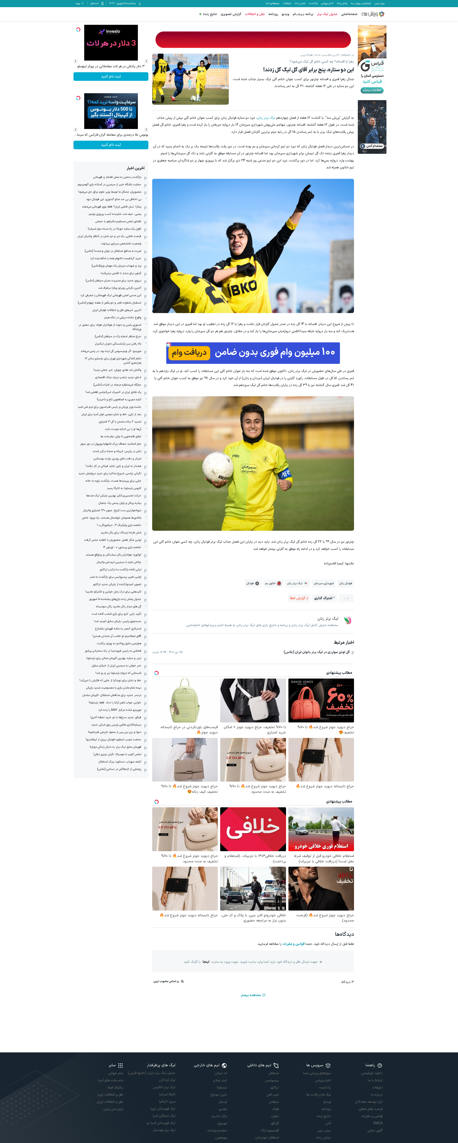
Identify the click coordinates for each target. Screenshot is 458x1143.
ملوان (275, 1116)
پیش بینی (380, 3)
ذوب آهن (272, 1094)
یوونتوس (221, 1137)
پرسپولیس (272, 1080)
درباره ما (377, 1094)
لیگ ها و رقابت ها (318, 1094)
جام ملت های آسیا (110, 1080)
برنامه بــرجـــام (303, 14)
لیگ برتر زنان (266, 117)
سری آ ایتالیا (167, 1101)
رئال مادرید (219, 1116)
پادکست (313, 3)
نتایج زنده (210, 14)
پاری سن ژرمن (113, 1109)
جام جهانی (115, 1073)
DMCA (378, 1123)
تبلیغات (287, 3)
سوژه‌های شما (272, 3)
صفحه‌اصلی (349, 14)
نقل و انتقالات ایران (110, 1101)
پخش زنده (342, 3)
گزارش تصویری (231, 14)
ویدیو (285, 14)
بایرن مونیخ (218, 1094)
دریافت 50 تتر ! (111, 76)
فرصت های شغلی (371, 1109)
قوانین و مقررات (293, 944)
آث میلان (221, 1073)
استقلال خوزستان (267, 1137)
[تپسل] (168, 344)
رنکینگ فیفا (115, 1087)
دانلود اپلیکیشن (372, 1073)
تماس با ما (300, 3)
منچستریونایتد (217, 1130)
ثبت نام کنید (111, 145)
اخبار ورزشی (327, 3)
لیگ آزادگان (167, 1080)
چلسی (223, 1109)
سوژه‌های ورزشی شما (317, 1073)
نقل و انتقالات (255, 14)
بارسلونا (222, 1087)
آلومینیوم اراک (269, 1130)
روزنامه (273, 14)
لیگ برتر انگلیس (164, 1087)
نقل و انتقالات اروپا (110, 1094)
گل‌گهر (275, 1123)
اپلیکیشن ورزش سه (361, 3)
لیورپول (222, 1123)
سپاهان (274, 1101)
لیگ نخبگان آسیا (164, 1115)
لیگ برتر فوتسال (164, 1130)
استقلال (273, 1073)
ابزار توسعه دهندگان (369, 1101)
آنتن (328, 1123)
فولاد (275, 1109)
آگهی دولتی (375, 1130)
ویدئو (327, 1101)
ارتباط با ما (375, 1080)
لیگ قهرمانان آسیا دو (160, 1123)
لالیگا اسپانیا (167, 1094)
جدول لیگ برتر (327, 14)
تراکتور (274, 1087)
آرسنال (223, 1101)
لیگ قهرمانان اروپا (162, 1108)
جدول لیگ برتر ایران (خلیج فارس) (151, 1073)
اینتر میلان (220, 1080)
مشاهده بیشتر (251, 995)
